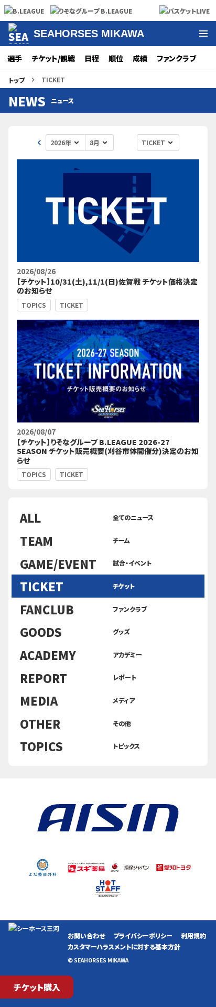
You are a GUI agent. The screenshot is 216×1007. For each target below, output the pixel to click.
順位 (116, 58)
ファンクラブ (176, 58)
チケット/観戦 (53, 58)
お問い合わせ (86, 935)
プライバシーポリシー (142, 935)
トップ (16, 79)
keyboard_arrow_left (39, 142)
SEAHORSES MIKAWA (89, 33)
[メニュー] (203, 33)
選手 (14, 58)
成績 (140, 58)
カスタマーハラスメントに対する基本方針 (124, 946)
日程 (91, 58)
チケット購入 (37, 987)
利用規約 (193, 935)
